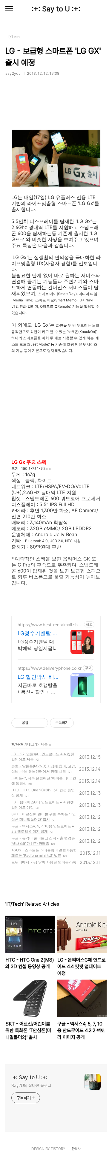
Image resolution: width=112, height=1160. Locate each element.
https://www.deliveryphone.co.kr (50, 668)
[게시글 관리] (41, 722)
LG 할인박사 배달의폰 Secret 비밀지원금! (38, 677)
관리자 (76, 1149)
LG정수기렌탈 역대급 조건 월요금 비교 (38, 633)
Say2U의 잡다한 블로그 (31, 1085)
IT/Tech (17, 744)
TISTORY (57, 1149)
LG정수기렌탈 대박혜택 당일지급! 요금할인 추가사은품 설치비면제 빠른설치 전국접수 (37, 645)
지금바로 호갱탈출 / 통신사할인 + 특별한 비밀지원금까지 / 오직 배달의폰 (37, 688)
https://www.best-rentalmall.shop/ (49, 624)
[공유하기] (34, 722)
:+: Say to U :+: (56, 9)
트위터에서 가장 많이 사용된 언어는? (40, 862)
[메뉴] (9, 9)
